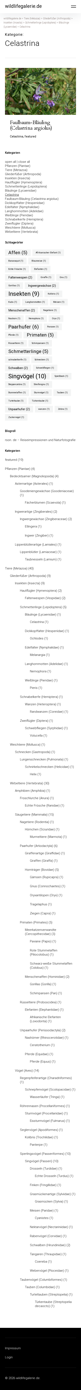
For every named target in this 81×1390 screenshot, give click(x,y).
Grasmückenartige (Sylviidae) (50, 1194)
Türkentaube (40, 400)
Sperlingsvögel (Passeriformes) (42, 1154)
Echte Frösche (17, 269)
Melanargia (37, 655)
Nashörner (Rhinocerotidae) (44, 1038)
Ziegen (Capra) (40, 913)
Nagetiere (50, 310)
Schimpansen (40, 343)
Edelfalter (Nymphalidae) (22, 207)
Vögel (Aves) (24, 1070)
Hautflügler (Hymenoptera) (23, 182)
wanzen (44, 409)
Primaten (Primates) (34, 922)
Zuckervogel (16, 417)
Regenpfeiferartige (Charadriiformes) (46, 1078)
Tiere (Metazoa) (16, 170)
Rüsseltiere (15, 343)
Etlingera (31, 526)
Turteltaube (15, 400)
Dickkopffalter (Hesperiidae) (24, 203)
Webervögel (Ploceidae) (47, 1270)
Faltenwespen (20, 277)
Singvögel (27, 376)
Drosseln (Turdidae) (44, 1168)
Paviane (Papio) (41, 941)
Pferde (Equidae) (37, 1054)
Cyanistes (42, 1218)
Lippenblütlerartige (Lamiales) (36, 544)
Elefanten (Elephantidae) (42, 1010)
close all (24, 162)
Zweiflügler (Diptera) (19, 223)
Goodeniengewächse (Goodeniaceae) (47, 491)
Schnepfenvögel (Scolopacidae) (48, 1089)
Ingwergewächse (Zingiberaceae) (43, 519)
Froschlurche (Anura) (34, 798)
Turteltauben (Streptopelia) (49, 1294)
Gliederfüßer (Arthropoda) (23, 174)
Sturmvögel (41, 392)
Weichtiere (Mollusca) (20, 227)
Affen (17, 252)
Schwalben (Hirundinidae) (48, 1245)
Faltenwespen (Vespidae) (43, 598)
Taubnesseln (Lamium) (41, 559)
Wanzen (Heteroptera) (40, 704)
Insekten (23, 294)
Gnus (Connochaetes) (45, 886)
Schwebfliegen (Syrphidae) (44, 728)
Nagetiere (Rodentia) (34, 822)
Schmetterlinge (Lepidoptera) (26, 186)
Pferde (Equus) (40, 1061)
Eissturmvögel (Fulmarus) (47, 1121)
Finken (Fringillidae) (43, 1185)
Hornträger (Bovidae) (39, 870)
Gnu (63, 277)
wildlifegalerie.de (23, 6)
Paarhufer (23, 327)
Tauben (62, 392)
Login (9, 1357)
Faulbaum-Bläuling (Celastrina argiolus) (32, 199)
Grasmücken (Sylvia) (49, 1201)
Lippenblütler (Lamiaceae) (38, 552)
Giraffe (45, 277)
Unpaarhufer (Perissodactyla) (40, 1030)
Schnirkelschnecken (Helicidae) (47, 767)
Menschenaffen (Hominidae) (45, 977)
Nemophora (36, 318)
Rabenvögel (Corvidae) (46, 1236)
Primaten (40, 335)
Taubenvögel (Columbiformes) (41, 1280)
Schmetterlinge (28, 351)
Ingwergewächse (42, 286)
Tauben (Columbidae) (40, 1287)
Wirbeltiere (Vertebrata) (21, 232)
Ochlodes (36, 638)
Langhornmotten (35, 302)
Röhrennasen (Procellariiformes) (42, 1106)
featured (11, 460)
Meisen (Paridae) (42, 1210)
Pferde (13, 335)
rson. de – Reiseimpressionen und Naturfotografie (40, 440)
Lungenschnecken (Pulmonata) (42, 759)
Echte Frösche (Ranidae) (42, 805)
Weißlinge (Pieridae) (19, 215)
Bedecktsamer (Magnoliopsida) (32, 476)
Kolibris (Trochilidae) (39, 1137)
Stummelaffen (17, 392)
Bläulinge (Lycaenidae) (20, 190)
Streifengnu (41, 384)
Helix (33, 774)
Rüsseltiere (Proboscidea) (38, 1002)
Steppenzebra (17, 384)
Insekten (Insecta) (17, 178)
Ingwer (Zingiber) (37, 535)
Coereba (41, 1261)
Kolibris (53, 293)
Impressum (13, 1348)
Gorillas (14, 285)
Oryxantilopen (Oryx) (44, 895)
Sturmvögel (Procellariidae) (44, 1113)
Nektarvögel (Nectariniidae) (49, 1227)
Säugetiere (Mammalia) (31, 814)
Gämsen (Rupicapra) (44, 877)
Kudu (12, 302)
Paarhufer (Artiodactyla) (36, 846)
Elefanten (40, 269)
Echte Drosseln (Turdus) (52, 1176)
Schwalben (18, 368)
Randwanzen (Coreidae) (47, 712)
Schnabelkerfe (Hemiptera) (24, 219)
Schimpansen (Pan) (43, 993)
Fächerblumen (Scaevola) (43, 502)
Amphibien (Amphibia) (30, 791)
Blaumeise (39, 261)
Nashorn (14, 318)
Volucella (36, 735)
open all (10, 162)
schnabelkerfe (17, 359)
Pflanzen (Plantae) (17, 166)
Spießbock (61, 376)
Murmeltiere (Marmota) (46, 837)
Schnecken (42, 359)
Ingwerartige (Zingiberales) (34, 511)
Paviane (53, 326)
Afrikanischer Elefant (48, 252)
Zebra (63, 409)
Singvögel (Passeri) (38, 1161)
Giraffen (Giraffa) (41, 861)
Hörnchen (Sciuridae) (40, 829)
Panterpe (36, 1145)
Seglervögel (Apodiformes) (39, 1130)
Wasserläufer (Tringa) (45, 1097)
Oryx (56, 318)
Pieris (34, 688)
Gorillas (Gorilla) (41, 984)
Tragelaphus (38, 904)
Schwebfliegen (45, 368)
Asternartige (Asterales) (31, 483)
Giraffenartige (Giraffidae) (42, 853)
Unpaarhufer (19, 409)
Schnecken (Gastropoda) (32, 752)
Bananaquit (15, 261)
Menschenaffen (21, 310)
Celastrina (12, 195)
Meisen (58, 302)
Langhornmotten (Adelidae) (24, 211)
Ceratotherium (40, 1045)
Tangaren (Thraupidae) (46, 1254)
